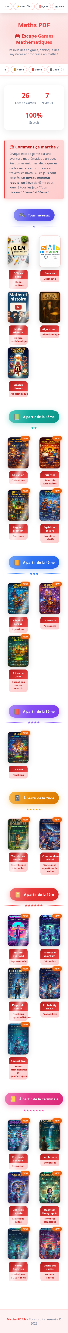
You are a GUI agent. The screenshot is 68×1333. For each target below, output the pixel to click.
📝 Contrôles (24, 6)
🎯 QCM (43, 6)
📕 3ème (37, 69)
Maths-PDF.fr (16, 1319)
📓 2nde (54, 69)
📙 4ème (19, 69)
